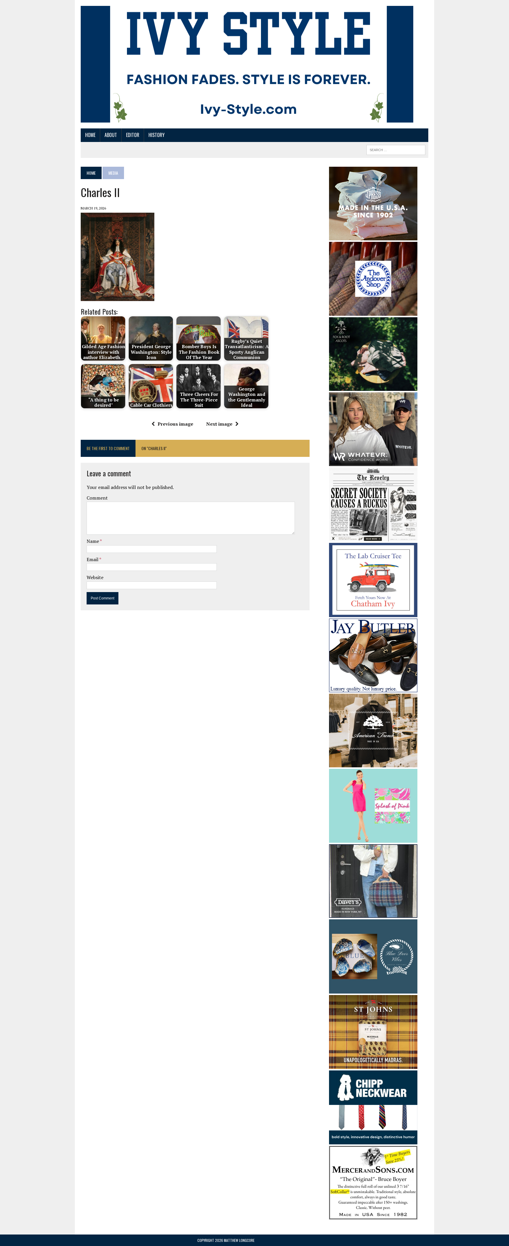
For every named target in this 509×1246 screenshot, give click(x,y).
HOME (90, 134)
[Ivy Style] (247, 64)
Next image (219, 424)
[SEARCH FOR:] (395, 149)
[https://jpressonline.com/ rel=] (373, 236)
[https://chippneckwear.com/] (373, 1140)
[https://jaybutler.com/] (373, 688)
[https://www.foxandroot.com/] (373, 387)
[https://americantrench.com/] (373, 763)
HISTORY (156, 134)
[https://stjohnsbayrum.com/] (373, 1065)
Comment (97, 498)
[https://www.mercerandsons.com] (373, 1215)
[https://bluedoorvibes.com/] (373, 989)
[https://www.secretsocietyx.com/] (373, 537)
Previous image (175, 424)
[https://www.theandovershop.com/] (373, 311)
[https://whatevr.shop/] (373, 462)
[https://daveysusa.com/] (373, 914)
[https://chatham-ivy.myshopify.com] (373, 613)
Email (93, 559)
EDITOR (132, 134)
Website (95, 577)
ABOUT (111, 134)
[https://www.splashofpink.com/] (373, 839)
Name (93, 541)
